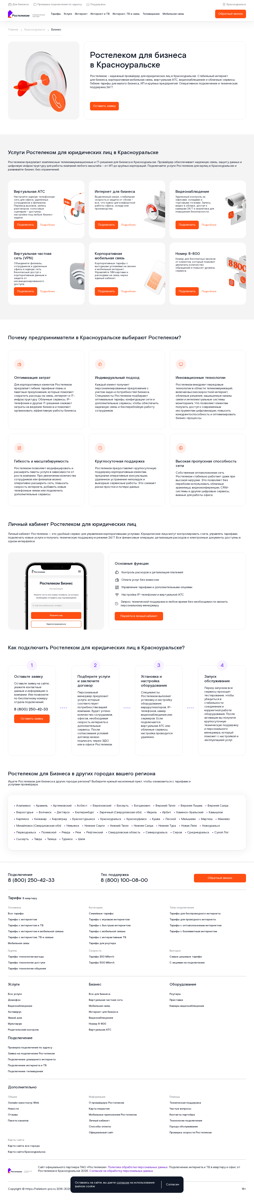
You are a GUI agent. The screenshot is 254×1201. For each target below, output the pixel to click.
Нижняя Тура (167, 826)
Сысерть (22, 839)
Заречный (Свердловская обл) (120, 812)
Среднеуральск (198, 832)
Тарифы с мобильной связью (107, 931)
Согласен (172, 1185)
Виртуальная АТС (100, 1029)
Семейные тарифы (101, 913)
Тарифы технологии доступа (26, 962)
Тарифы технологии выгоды (26, 956)
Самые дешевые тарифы (186, 956)
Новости (13, 1108)
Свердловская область (124, 832)
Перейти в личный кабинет (138, 616)
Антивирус (15, 1011)
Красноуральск (236, 4)
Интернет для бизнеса (103, 1011)
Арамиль (42, 806)
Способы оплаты (100, 1126)
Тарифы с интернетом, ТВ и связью (31, 937)
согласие (123, 1183)
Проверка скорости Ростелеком (191, 1132)
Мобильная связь (173, 14)
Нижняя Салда (143, 826)
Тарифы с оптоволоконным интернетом (195, 925)
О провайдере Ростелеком (106, 1102)
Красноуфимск (136, 819)
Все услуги (15, 994)
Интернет (81, 14)
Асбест (82, 806)
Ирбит (166, 812)
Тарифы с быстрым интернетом (110, 925)
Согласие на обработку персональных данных (121, 1171)
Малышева (188, 819)
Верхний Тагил (165, 806)
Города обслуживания (184, 1126)
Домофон (14, 1000)
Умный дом (15, 1017)
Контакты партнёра (182, 1114)
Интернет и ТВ (100, 14)
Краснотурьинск (83, 819)
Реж (78, 832)
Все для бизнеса (99, 994)
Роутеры (175, 994)
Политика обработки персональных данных (138, 1167)
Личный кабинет (99, 1120)
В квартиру (30, 898)
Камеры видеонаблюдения (187, 1006)
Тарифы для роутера (102, 943)
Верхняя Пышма (191, 806)
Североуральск (157, 832)
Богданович (142, 806)
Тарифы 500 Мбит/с (102, 962)
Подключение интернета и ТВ (27, 1065)
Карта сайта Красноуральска (26, 1151)
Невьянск (72, 826)
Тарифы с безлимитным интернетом (193, 931)
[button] (165, 83)
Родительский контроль (23, 1029)
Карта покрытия (99, 1108)
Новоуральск (211, 826)
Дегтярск (63, 812)
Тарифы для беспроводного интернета (195, 913)
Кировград (59, 819)
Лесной (170, 819)
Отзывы (13, 1114)
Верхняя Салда (218, 806)
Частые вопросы (180, 1108)
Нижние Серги (94, 826)
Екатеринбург (84, 812)
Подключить (25, 225)
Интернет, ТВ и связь (126, 14)
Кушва (156, 819)
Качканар (40, 819)
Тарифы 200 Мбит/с (101, 956)
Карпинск (22, 819)
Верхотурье (24, 812)
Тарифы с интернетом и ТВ (26, 925)
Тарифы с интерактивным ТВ (107, 937)
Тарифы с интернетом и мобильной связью (36, 931)
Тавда (38, 839)
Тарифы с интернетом (22, 919)
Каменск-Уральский (189, 812)
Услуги (68, 14)
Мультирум (15, 1023)
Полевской (48, 832)
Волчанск (45, 812)
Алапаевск (23, 806)
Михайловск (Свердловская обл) (38, 826)
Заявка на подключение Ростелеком (31, 1053)
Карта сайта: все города (24, 1145)
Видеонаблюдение (20, 1006)
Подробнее (47, 225)
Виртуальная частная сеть (106, 1000)
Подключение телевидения (25, 1071)
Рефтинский (94, 832)
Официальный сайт (101, 1132)
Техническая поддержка (185, 1102)
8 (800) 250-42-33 (31, 709)
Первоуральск (26, 832)
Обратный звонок (230, 14)
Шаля (81, 839)
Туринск (67, 839)
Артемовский (62, 806)
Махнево (224, 819)
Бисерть (123, 806)
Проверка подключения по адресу (60, 4)
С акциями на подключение (187, 962)
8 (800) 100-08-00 (124, 880)
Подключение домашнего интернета (32, 1059)
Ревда (66, 832)
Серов (177, 832)
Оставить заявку (104, 106)
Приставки (176, 1000)
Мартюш (207, 819)
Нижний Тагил (119, 826)
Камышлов (216, 812)
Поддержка (98, 4)
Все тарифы (16, 913)
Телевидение (151, 14)
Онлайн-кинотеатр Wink (23, 1102)
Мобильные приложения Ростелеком (113, 1114)
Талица (51, 839)
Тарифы (56, 14)
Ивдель (152, 812)
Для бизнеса (20, 4)
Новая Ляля (189, 826)
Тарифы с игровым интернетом (109, 919)
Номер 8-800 (97, 1023)
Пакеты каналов (18, 1120)
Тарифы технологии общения (27, 968)
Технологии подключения (186, 1120)
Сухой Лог (221, 832)
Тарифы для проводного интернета (193, 919)
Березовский (102, 806)
